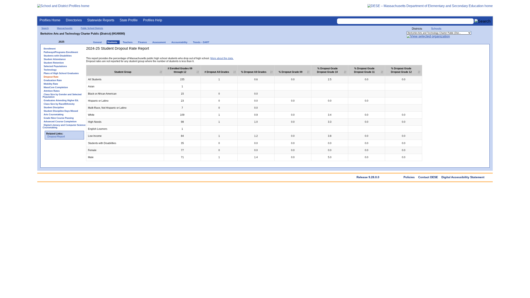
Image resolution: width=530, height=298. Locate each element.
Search (45, 28)
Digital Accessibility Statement (462, 177)
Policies (409, 177)
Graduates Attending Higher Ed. (61, 100)
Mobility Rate (51, 84)
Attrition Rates (52, 91)
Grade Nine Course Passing (59, 118)
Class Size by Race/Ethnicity (59, 104)
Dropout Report (56, 136)
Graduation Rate (53, 80)
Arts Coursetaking (54, 114)
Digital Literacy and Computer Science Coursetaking (64, 126)
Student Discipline (54, 107)
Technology (50, 69)
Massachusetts (64, 28)
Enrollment (50, 48)
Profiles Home (50, 20)
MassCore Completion (56, 87)
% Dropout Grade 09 (290, 72)
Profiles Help (152, 20)
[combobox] (405, 21)
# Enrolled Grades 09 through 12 (180, 70)
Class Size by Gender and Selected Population (62, 95)
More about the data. (222, 58)
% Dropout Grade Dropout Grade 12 (401, 70)
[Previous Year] (56, 41)
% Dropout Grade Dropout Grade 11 (364, 70)
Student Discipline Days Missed (61, 111)
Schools (436, 28)
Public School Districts (92, 28)
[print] (396, 55)
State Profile (129, 20)
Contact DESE (428, 177)
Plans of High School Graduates (61, 73)
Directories (74, 20)
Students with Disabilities (58, 55)
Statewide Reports (100, 20)
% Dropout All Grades (253, 72)
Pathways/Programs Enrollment (61, 52)
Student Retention (54, 62)
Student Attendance (55, 59)
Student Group (122, 72)
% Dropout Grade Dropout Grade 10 (327, 70)
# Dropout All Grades (217, 72)
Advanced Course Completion (60, 121)
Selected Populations (55, 66)
